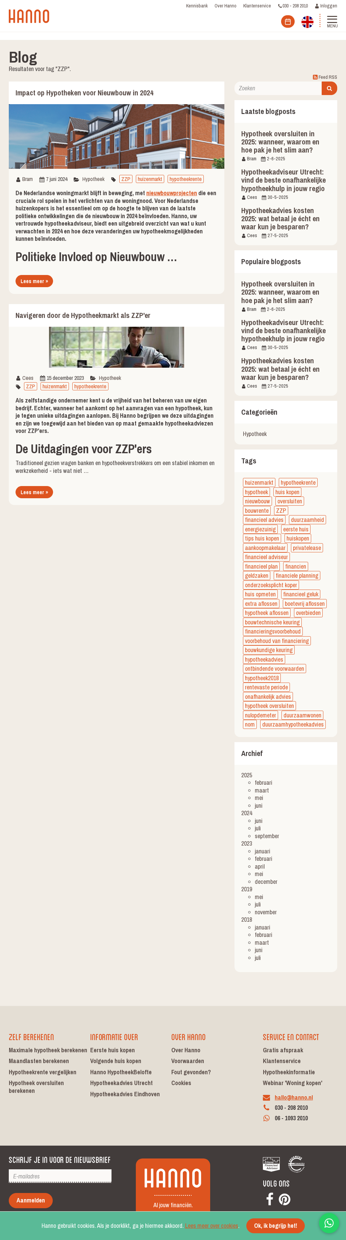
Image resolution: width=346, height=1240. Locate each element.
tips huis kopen (262, 538)
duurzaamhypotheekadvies (293, 724)
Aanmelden (31, 1200)
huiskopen (298, 538)
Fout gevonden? (191, 1072)
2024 (246, 813)
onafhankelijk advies (268, 696)
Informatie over (114, 1036)
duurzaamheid (307, 519)
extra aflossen (261, 603)
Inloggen (328, 5)
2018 (246, 919)
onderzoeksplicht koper (271, 585)
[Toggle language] (307, 21)
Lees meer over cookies (211, 1225)
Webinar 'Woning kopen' (292, 1083)
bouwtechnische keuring (272, 622)
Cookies (181, 1083)
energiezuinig (260, 529)
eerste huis (295, 529)
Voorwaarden (187, 1061)
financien (295, 566)
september (267, 836)
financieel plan (261, 566)
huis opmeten (260, 594)
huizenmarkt (150, 179)
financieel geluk (300, 594)
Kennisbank (197, 5)
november (266, 912)
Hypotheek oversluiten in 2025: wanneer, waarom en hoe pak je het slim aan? (280, 142)
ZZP (125, 179)
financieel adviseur (266, 557)
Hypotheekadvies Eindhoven (125, 1094)
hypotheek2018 (262, 678)
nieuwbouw (257, 501)
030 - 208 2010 (295, 5)
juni (259, 805)
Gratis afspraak (283, 1050)
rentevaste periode (266, 687)
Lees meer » (34, 281)
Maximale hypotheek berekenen (48, 1050)
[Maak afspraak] (288, 21)
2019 (246, 889)
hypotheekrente (186, 179)
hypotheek (256, 492)
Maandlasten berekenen (39, 1061)
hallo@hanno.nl (294, 1097)
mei (259, 798)
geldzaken (256, 575)
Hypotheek (93, 179)
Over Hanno (226, 5)
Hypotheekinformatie (289, 1072)
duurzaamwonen (302, 715)
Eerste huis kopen (112, 1050)
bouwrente (257, 510)
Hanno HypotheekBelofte (121, 1072)
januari (262, 851)
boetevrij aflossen (305, 603)
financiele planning (297, 575)
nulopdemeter (260, 715)
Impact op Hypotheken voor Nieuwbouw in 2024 (84, 92)
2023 (246, 843)
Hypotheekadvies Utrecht (121, 1083)
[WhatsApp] (329, 1223)
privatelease (307, 548)
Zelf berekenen (31, 1036)
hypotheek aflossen (267, 612)
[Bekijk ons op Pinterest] (284, 1198)
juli (258, 828)
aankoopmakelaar (265, 548)
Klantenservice (257, 5)
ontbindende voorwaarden (274, 668)
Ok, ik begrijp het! (275, 1225)
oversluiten (289, 501)
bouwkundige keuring (269, 650)
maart (262, 790)
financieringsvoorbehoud (273, 631)
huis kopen (287, 492)
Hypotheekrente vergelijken (42, 1072)
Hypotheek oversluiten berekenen (36, 1087)
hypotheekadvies (264, 659)
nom (250, 724)
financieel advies (264, 519)
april (260, 866)
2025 (246, 775)
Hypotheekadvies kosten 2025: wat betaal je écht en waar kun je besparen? (280, 218)
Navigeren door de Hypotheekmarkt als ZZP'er (83, 315)
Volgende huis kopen (115, 1061)
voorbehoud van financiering (277, 641)
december (266, 881)
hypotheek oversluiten (269, 706)
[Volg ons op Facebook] (269, 1198)
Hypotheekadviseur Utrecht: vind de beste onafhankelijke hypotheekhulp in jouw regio (283, 180)
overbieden (308, 612)
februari (263, 782)
